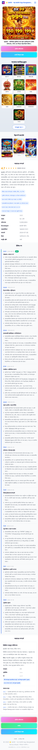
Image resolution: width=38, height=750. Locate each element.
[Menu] (35, 2)
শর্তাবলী (15, 739)
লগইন (19, 726)
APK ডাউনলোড (19, 49)
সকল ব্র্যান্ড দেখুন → (19, 127)
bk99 (3, 172)
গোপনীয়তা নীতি (21, 739)
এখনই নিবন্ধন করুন (19, 55)
